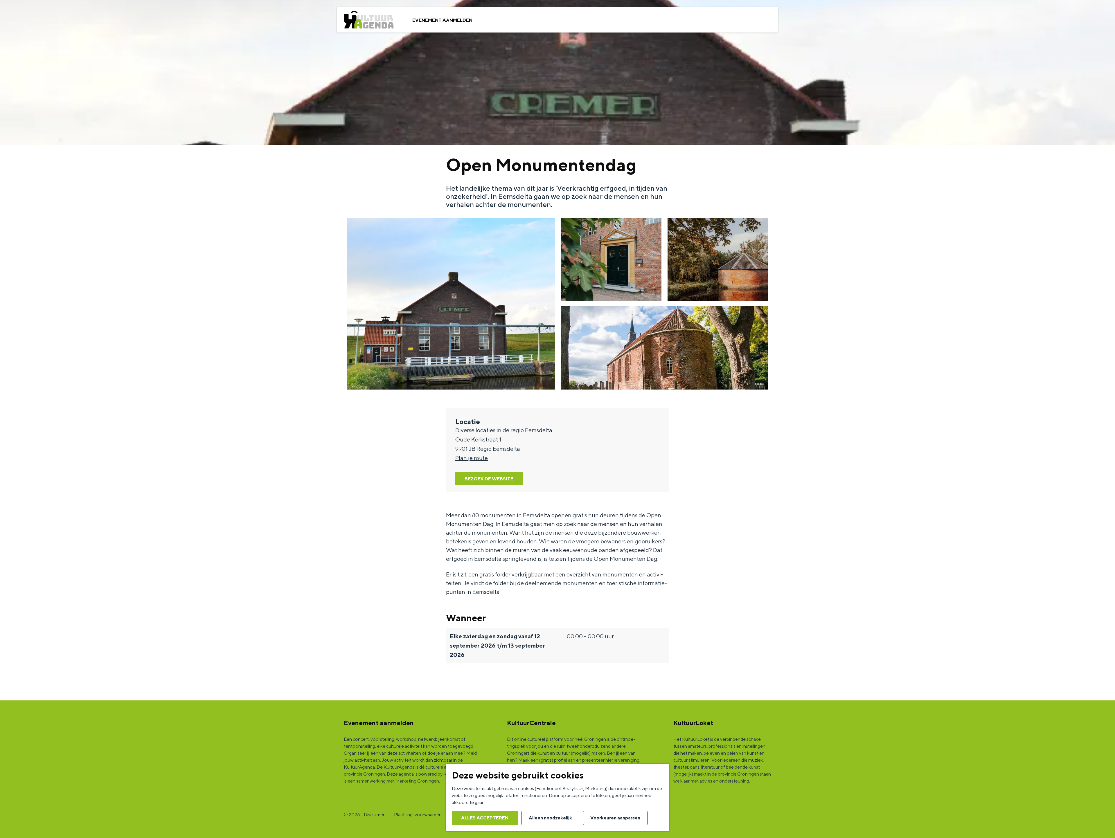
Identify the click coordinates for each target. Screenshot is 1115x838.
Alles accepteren (484, 818)
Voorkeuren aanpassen (615, 818)
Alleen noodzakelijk (550, 818)
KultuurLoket (695, 739)
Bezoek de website (489, 479)
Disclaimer (374, 814)
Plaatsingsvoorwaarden (418, 814)
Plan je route (471, 458)
